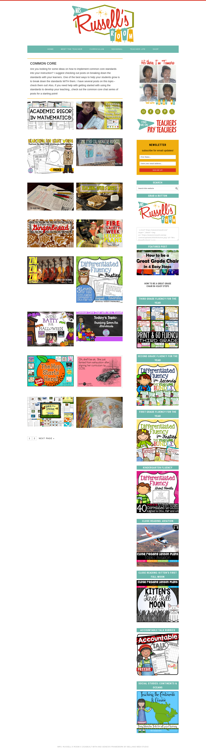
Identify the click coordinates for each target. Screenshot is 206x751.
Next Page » (47, 438)
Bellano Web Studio (138, 747)
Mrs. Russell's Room (103, 23)
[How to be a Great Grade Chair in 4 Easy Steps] (158, 274)
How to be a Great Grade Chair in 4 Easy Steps (157, 285)
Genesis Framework (113, 747)
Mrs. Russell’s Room (68, 747)
